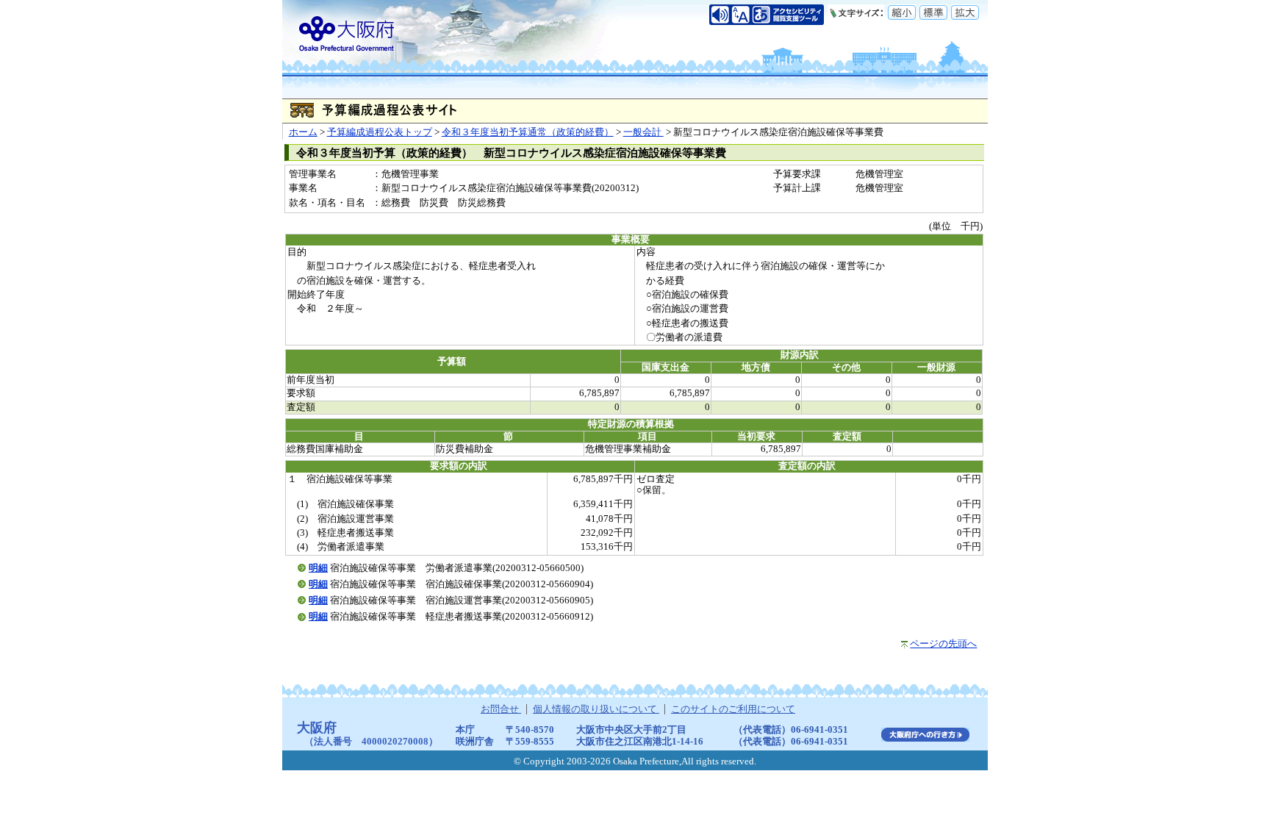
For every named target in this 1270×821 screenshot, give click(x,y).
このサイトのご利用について (733, 709)
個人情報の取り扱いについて (596, 709)
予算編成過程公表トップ (379, 132)
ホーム (303, 132)
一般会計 (643, 132)
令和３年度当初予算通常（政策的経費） (528, 132)
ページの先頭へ (943, 644)
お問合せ (501, 709)
